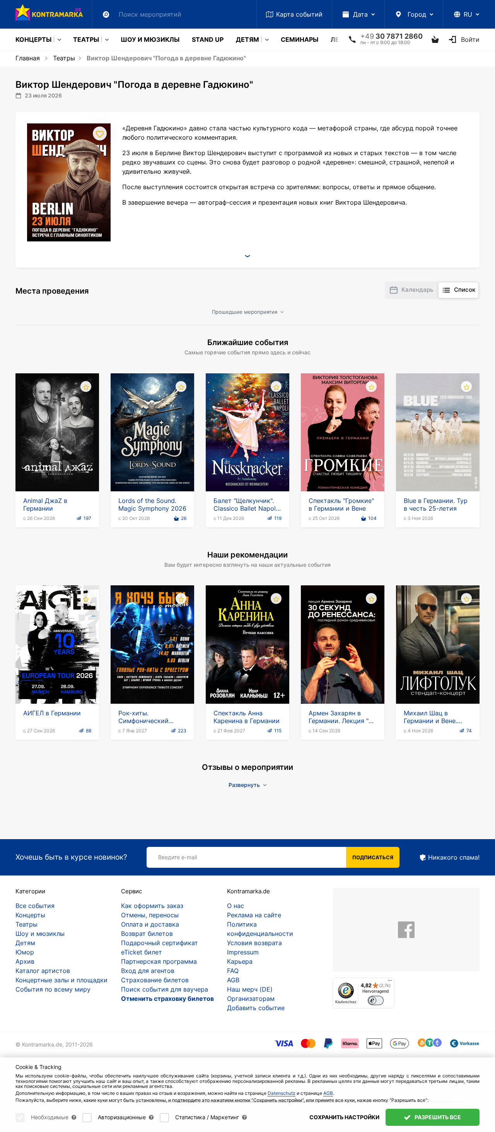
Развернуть (245, 784)
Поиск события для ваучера (164, 989)
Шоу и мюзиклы (150, 39)
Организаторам (251, 998)
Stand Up (208, 39)
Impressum (243, 952)
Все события (35, 906)
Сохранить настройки (344, 1117)
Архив (24, 961)
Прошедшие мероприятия (245, 312)
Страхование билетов (155, 980)
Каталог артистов (42, 971)
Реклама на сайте (254, 915)
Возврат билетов (147, 933)
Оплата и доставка (150, 924)
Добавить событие (256, 1008)
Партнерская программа (159, 961)
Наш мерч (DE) (250, 989)
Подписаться (372, 857)
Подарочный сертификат (159, 943)
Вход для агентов (147, 971)
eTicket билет (141, 952)
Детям (247, 39)
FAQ (233, 971)
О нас (235, 906)
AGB (233, 980)
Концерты (33, 39)
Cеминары (299, 39)
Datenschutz (281, 1093)
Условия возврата (254, 943)
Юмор (24, 952)
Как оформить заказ (152, 906)
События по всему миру (52, 989)
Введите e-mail (177, 857)
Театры (86, 39)
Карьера (240, 961)
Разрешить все (437, 1117)
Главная (27, 58)
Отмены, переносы (150, 915)
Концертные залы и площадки (61, 980)
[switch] (376, 1000)
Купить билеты (57, 469)
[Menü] (389, 982)
